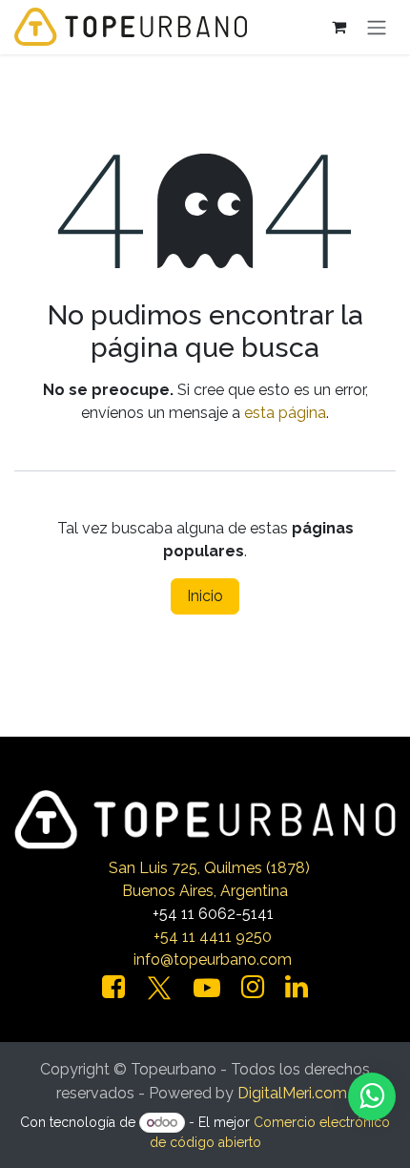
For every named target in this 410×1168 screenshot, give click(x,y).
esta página (285, 413)
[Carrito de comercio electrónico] (338, 27)
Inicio (205, 596)
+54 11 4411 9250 (213, 937)
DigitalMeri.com (292, 1093)
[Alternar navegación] (377, 27)
